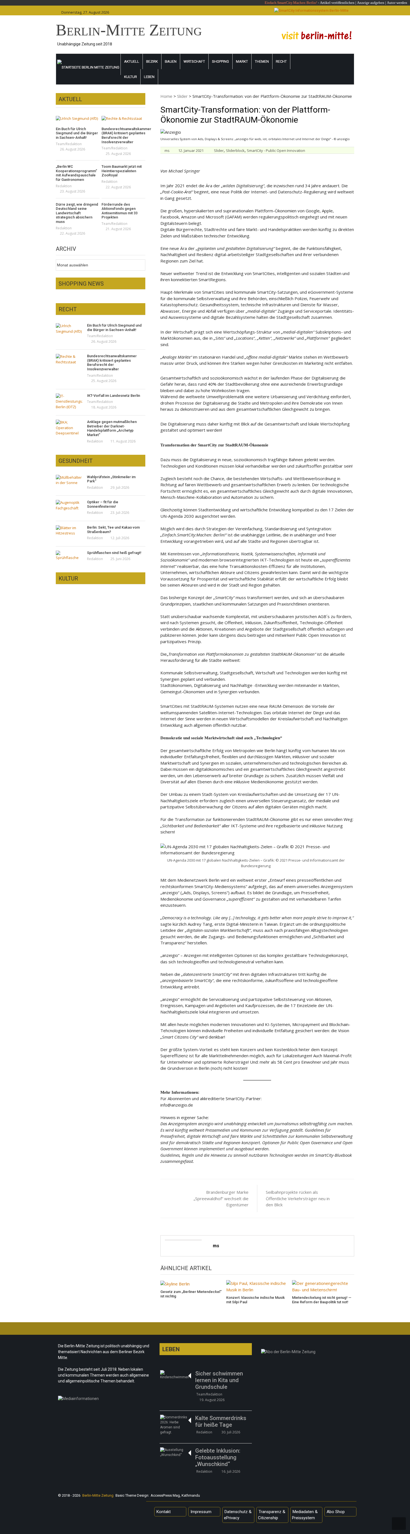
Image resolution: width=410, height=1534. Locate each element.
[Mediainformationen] (104, 1399)
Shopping (220, 61)
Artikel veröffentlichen (337, 3)
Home (166, 96)
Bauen (171, 61)
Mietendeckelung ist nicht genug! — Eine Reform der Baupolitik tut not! (321, 1299)
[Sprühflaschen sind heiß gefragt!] (69, 556)
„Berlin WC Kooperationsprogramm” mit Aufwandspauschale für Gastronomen (76, 173)
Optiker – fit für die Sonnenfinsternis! (102, 504)
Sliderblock (235, 150)
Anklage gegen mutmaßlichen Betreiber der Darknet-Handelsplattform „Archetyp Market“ (112, 428)
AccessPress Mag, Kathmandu (175, 1495)
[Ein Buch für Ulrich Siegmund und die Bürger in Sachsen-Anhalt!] (78, 118)
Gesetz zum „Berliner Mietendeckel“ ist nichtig (190, 1294)
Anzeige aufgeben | (371, 3)
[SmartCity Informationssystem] (311, 10)
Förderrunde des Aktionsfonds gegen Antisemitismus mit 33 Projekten (120, 211)
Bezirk (152, 61)
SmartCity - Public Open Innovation (276, 150)
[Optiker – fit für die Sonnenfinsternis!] (69, 505)
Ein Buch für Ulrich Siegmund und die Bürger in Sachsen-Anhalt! (77, 133)
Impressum (200, 1511)
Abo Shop (336, 1511)
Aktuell (131, 61)
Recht (281, 61)
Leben (149, 77)
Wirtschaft (194, 61)
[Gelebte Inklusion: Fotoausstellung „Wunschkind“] (175, 1452)
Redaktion (64, 186)
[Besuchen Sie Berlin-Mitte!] (316, 35)
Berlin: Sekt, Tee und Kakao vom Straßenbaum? (113, 529)
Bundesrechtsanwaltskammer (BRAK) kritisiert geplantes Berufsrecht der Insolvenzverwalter (123, 135)
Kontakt (163, 1511)
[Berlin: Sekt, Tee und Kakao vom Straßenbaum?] (69, 530)
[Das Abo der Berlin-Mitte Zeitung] (307, 1353)
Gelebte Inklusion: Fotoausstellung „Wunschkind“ (217, 1457)
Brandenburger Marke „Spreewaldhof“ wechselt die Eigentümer (221, 1198)
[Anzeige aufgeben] (386, 3)
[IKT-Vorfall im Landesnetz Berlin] (69, 401)
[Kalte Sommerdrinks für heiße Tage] (175, 1425)
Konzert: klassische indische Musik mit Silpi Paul (255, 1299)
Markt (242, 61)
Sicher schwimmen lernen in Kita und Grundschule (219, 1380)
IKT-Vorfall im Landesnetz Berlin (113, 395)
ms (167, 150)
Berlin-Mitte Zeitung (129, 30)
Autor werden (397, 3)
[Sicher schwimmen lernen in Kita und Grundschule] (175, 1375)
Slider (182, 96)
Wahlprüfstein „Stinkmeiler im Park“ (111, 479)
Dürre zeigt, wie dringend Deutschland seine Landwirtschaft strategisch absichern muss (77, 213)
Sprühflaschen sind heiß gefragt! (114, 553)
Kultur (130, 77)
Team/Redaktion (69, 144)
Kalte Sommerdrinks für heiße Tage (220, 1421)
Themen (262, 61)
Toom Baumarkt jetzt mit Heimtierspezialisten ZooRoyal (122, 170)
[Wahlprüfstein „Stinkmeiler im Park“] (69, 480)
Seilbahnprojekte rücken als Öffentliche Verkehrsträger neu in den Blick (298, 1198)
